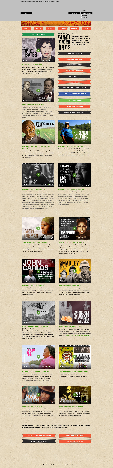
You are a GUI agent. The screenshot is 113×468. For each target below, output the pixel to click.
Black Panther (47, 194)
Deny (26, 13)
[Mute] (46, 60)
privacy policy (50, 1)
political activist (39, 194)
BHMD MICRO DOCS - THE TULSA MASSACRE (35, 327)
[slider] (33, 60)
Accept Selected (87, 13)
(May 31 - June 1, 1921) (28, 329)
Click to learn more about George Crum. (77, 335)
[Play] (24, 60)
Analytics (84, 15)
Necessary (85, 10)
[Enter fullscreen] (52, 60)
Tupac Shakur (26, 200)
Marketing (84, 17)
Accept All (74, 13)
